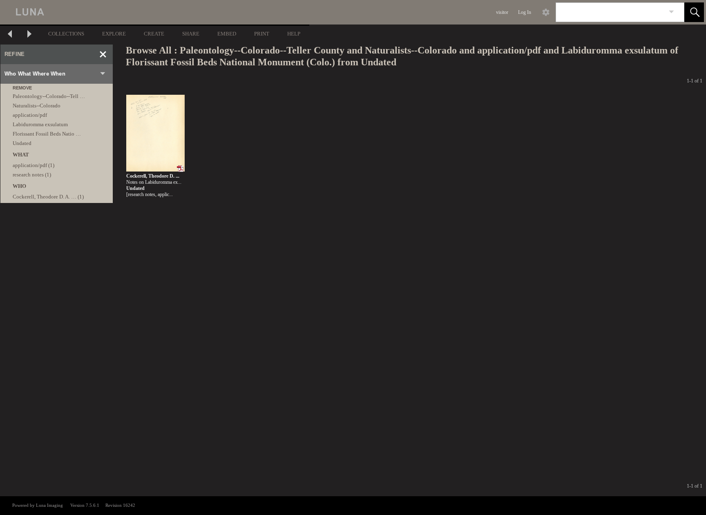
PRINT (261, 34)
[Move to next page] (29, 35)
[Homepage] (154, 12)
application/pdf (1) (33, 165)
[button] (694, 12)
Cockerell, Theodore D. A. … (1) (48, 197)
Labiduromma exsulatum (40, 124)
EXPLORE (114, 34)
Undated (22, 143)
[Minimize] (103, 54)
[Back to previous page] (10, 35)
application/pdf (30, 115)
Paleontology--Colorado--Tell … (49, 96)
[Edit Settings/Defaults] (546, 12)
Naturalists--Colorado (36, 106)
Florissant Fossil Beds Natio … (47, 134)
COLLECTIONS (66, 34)
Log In (524, 12)
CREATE (154, 34)
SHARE (190, 34)
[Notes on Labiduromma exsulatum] (155, 133)
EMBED (226, 34)
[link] (671, 12)
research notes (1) (32, 175)
